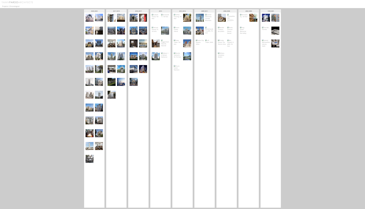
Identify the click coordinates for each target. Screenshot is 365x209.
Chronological (14, 6)
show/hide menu (362, 6)
